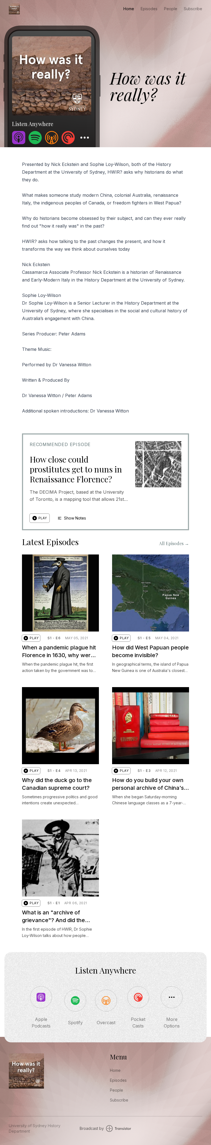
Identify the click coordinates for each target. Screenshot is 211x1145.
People (170, 8)
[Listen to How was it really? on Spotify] (35, 137)
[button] (39, 518)
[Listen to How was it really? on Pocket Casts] (68, 137)
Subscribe (193, 8)
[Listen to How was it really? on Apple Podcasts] (18, 137)
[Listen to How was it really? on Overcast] (51, 137)
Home (128, 8)
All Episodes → (174, 543)
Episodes (149, 8)
